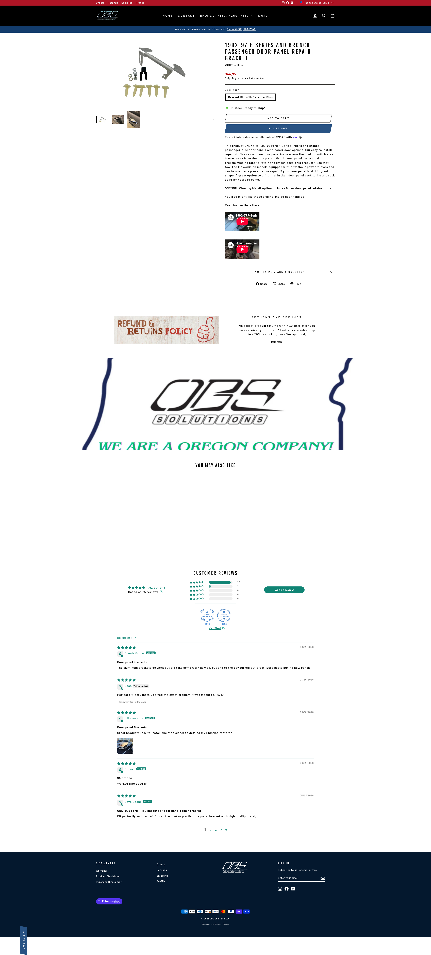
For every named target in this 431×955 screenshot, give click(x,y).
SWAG (263, 15)
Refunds (113, 2)
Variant (232, 90)
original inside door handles (283, 196)
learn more (277, 341)
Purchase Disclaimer (109, 881)
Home (168, 15)
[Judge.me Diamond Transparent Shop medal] (224, 615)
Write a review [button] (284, 589)
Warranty (101, 870)
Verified (215, 628)
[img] (126, 647)
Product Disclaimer (108, 876)
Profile (140, 2)
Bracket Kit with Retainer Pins (250, 97)
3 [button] (216, 829)
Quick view (124, 529)
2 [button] (211, 829)
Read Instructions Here (242, 205)
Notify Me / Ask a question (280, 271)
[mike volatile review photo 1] (125, 746)
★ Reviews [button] (23, 940)
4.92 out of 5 (156, 587)
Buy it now (278, 128)
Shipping (126, 2)
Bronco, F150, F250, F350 (225, 15)
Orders (100, 2)
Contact (186, 15)
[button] (197, 582)
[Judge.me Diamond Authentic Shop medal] (207, 615)
